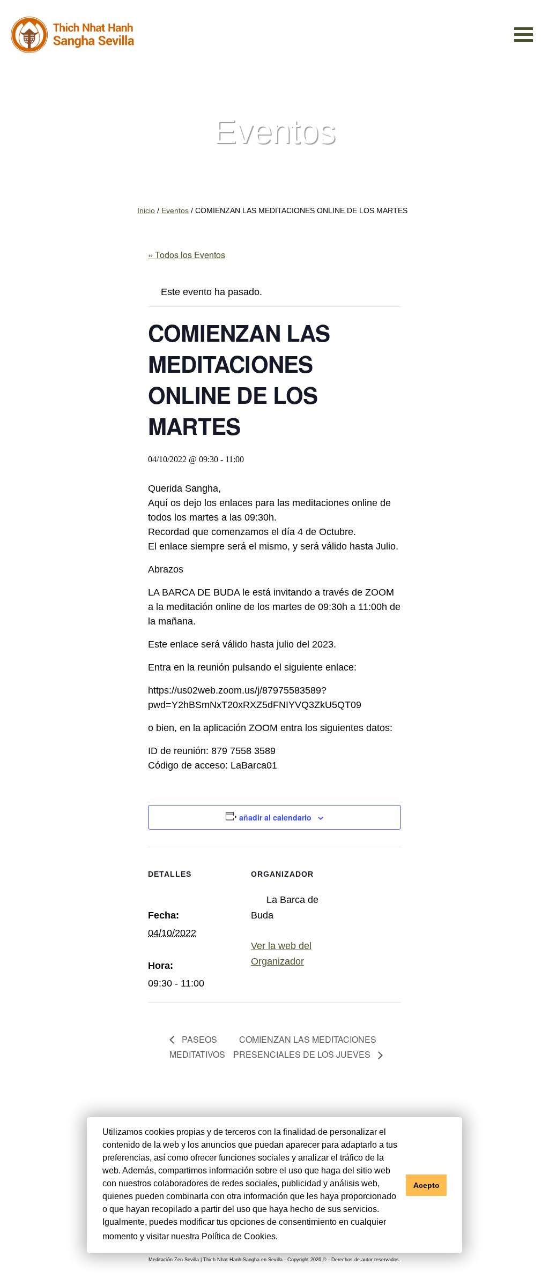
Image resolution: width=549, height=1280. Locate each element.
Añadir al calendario (275, 817)
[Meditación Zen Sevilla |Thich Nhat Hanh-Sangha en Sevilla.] (72, 35)
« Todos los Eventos (186, 255)
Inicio (146, 211)
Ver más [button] (297, 1236)
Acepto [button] (426, 1185)
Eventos (175, 211)
